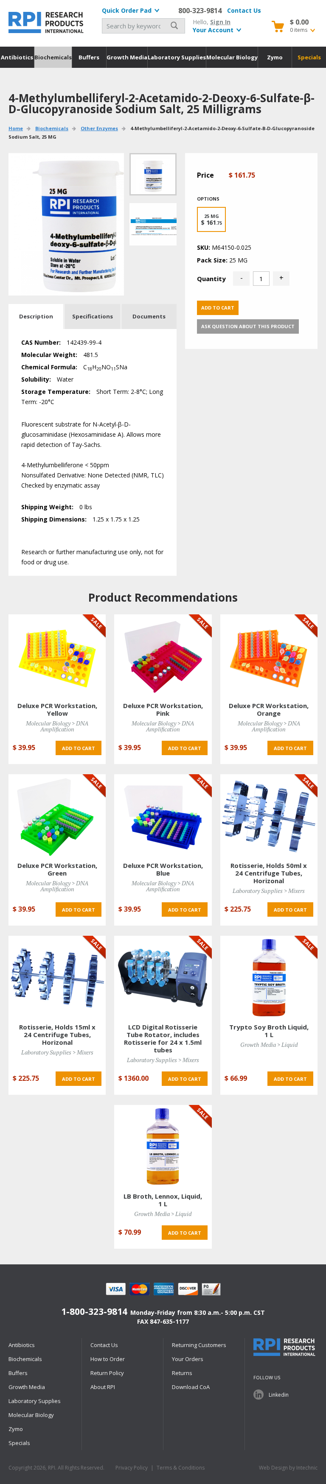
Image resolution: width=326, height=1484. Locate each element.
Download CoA (191, 1387)
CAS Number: (41, 342)
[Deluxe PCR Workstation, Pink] (163, 656)
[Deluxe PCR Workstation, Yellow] (57, 656)
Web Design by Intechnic (288, 1467)
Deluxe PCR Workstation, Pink (163, 709)
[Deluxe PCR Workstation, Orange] (268, 656)
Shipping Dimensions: (54, 519)
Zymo (275, 57)
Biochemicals (53, 57)
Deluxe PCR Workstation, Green (57, 869)
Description (36, 316)
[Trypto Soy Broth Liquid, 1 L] (268, 977)
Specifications (92, 316)
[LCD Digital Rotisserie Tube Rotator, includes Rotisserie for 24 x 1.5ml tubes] (163, 977)
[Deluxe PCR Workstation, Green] (57, 816)
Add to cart (217, 307)
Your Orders (187, 1359)
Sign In (220, 22)
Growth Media (127, 57)
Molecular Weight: (49, 355)
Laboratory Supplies (177, 57)
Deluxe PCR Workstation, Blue (163, 869)
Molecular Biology (232, 57)
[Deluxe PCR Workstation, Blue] (163, 816)
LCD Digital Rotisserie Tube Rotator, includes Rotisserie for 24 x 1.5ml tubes (163, 1038)
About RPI (102, 1387)
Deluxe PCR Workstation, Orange (269, 709)
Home (15, 128)
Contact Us (244, 10)
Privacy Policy (131, 1467)
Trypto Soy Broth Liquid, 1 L (269, 1031)
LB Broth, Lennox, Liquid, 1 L (163, 1200)
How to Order (107, 1359)
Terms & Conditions (181, 1467)
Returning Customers (199, 1345)
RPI (46, 22)
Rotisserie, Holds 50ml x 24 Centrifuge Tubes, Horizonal (268, 873)
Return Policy (107, 1373)
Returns (182, 1373)
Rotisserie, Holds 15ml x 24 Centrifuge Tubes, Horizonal (57, 1034)
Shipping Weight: (47, 507)
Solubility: (36, 379)
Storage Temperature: (55, 392)
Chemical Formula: (49, 367)
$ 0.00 (299, 22)
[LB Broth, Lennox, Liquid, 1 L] (163, 1146)
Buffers (89, 57)
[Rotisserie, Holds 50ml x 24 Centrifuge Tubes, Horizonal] (268, 816)
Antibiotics (17, 57)
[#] (153, 224)
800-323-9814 (200, 10)
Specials (309, 57)
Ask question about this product (248, 326)
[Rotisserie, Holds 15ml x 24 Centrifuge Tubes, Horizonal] (57, 977)
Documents (149, 316)
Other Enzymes (99, 128)
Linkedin (279, 1394)
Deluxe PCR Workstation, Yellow (57, 709)
